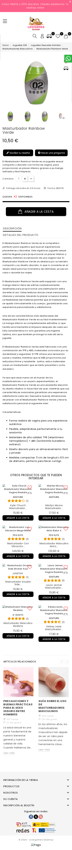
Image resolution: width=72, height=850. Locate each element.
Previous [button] (4, 117)
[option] (10, 116)
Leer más (9, 753)
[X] (36, 817)
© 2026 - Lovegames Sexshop (36, 839)
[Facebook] (31, 817)
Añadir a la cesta (39, 211)
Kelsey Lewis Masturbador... (54, 628)
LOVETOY (18, 573)
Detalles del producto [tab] (20, 235)
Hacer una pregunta (53, 153)
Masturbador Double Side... (18, 583)
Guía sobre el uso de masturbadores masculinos (52, 706)
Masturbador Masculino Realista (18, 624)
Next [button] (67, 662)
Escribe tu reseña (19, 153)
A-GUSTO (18, 614)
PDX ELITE (18, 535)
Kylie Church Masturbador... (18, 507)
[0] (66, 36)
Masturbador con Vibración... (18, 545)
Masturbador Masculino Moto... (54, 545)
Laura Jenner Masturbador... (54, 586)
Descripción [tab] (12, 228)
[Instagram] (41, 817)
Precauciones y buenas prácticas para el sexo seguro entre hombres (17, 707)
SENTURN (18, 497)
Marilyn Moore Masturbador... (54, 507)
